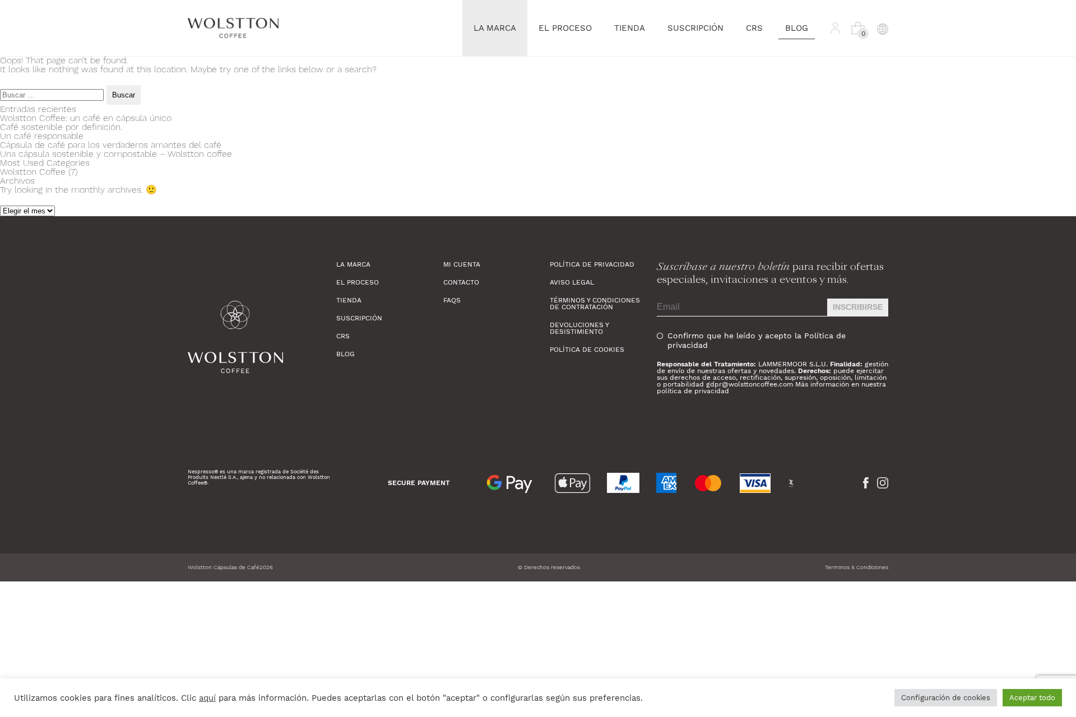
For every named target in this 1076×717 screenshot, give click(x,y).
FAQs (452, 300)
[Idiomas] (882, 28)
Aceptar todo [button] (1032, 697)
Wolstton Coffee (33, 171)
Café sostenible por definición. (61, 127)
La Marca (495, 28)
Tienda (629, 28)
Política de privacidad (592, 264)
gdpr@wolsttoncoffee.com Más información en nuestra (796, 384)
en (882, 71)
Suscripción (695, 28)
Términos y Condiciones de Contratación (595, 303)
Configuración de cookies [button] (945, 697)
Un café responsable (42, 136)
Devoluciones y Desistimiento (579, 328)
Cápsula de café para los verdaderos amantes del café (110, 144)
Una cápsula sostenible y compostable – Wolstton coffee (116, 153)
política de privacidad (693, 391)
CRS (754, 28)
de (882, 88)
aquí (207, 698)
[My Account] (836, 28)
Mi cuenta (461, 264)
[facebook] (865, 482)
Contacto (461, 282)
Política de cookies (587, 349)
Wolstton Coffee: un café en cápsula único (85, 118)
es (882, 54)
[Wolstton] (262, 336)
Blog (796, 28)
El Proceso (565, 28)
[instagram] (882, 482)
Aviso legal (572, 282)
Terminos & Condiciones (856, 567)
